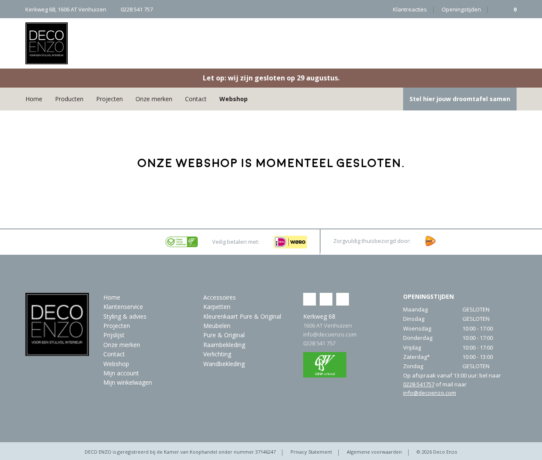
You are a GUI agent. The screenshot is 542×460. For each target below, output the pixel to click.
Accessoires (219, 297)
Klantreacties (410, 9)
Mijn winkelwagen (127, 382)
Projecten (109, 99)
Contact (196, 99)
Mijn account (121, 373)
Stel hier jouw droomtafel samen (459, 99)
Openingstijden (461, 9)
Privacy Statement (311, 452)
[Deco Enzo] (46, 43)
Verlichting (217, 354)
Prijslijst (113, 335)
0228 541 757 (319, 343)
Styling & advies (125, 316)
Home (33, 99)
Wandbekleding (224, 364)
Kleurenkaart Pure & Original (242, 316)
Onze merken (154, 99)
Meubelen (216, 326)
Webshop (233, 99)
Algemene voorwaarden (374, 452)
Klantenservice (123, 307)
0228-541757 (418, 384)
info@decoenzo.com (330, 334)
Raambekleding (224, 345)
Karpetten (216, 307)
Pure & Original (224, 335)
